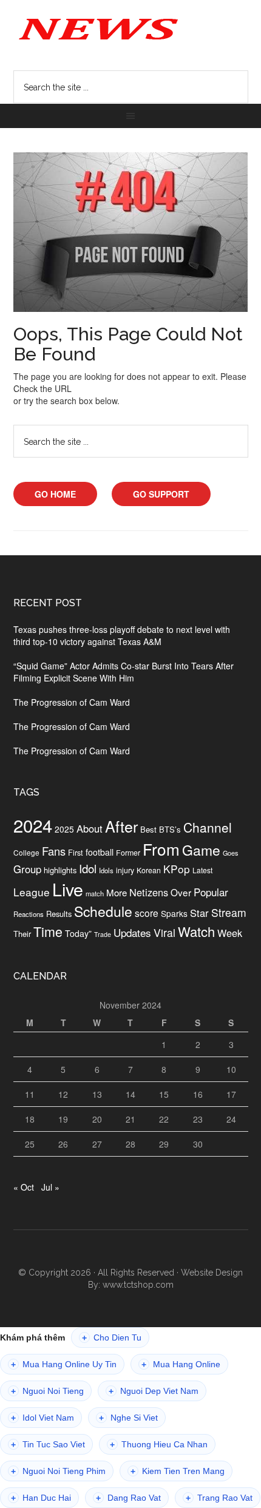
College (26, 852)
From (161, 848)
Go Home (55, 494)
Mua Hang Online (180, 1364)
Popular (211, 891)
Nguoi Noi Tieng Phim (58, 1471)
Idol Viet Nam (42, 1418)
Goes (230, 852)
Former (128, 852)
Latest (202, 870)
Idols (106, 870)
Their (22, 933)
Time (48, 931)
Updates (132, 932)
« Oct (23, 1187)
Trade (102, 934)
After (121, 826)
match (95, 893)
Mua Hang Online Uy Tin (64, 1364)
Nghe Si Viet (128, 1418)
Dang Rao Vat (128, 1498)
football (100, 852)
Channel (207, 827)
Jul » (50, 1187)
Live (67, 888)
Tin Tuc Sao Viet (48, 1444)
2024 (32, 824)
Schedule (103, 911)
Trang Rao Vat (219, 1498)
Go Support (161, 494)
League (31, 891)
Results (59, 913)
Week (229, 932)
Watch (196, 931)
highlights (60, 870)
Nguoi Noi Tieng (47, 1391)
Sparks (174, 913)
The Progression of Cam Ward (71, 702)
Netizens (148, 892)
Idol (88, 868)
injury (125, 870)
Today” (78, 933)
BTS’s (170, 829)
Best (148, 829)
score (146, 912)
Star (199, 912)
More (116, 892)
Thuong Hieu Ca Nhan (159, 1444)
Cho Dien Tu (111, 1338)
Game (201, 850)
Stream (228, 912)
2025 (64, 829)
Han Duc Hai (41, 1498)
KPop (176, 868)
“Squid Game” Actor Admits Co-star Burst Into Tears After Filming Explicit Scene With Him (123, 672)
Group (27, 869)
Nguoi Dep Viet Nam (153, 1391)
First (75, 852)
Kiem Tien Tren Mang (177, 1471)
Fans (54, 851)
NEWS (130, 28)
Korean (149, 870)
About (89, 828)
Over (181, 892)
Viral (164, 932)
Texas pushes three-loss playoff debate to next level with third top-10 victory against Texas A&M (121, 635)
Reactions (28, 914)
